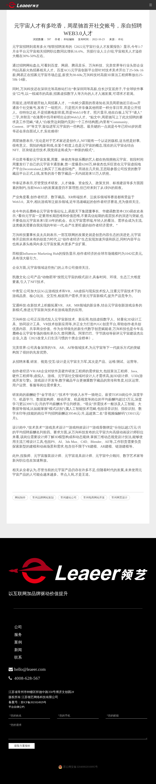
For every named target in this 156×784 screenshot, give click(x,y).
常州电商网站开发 (94, 497)
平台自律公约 (17, 706)
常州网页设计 (119, 497)
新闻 (18, 650)
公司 (18, 627)
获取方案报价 (22, 745)
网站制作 (20, 497)
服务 (18, 634)
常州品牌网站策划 (43, 497)
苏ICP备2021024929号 (33, 702)
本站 (120, 39)
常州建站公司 (68, 497)
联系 (18, 657)
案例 (18, 642)
